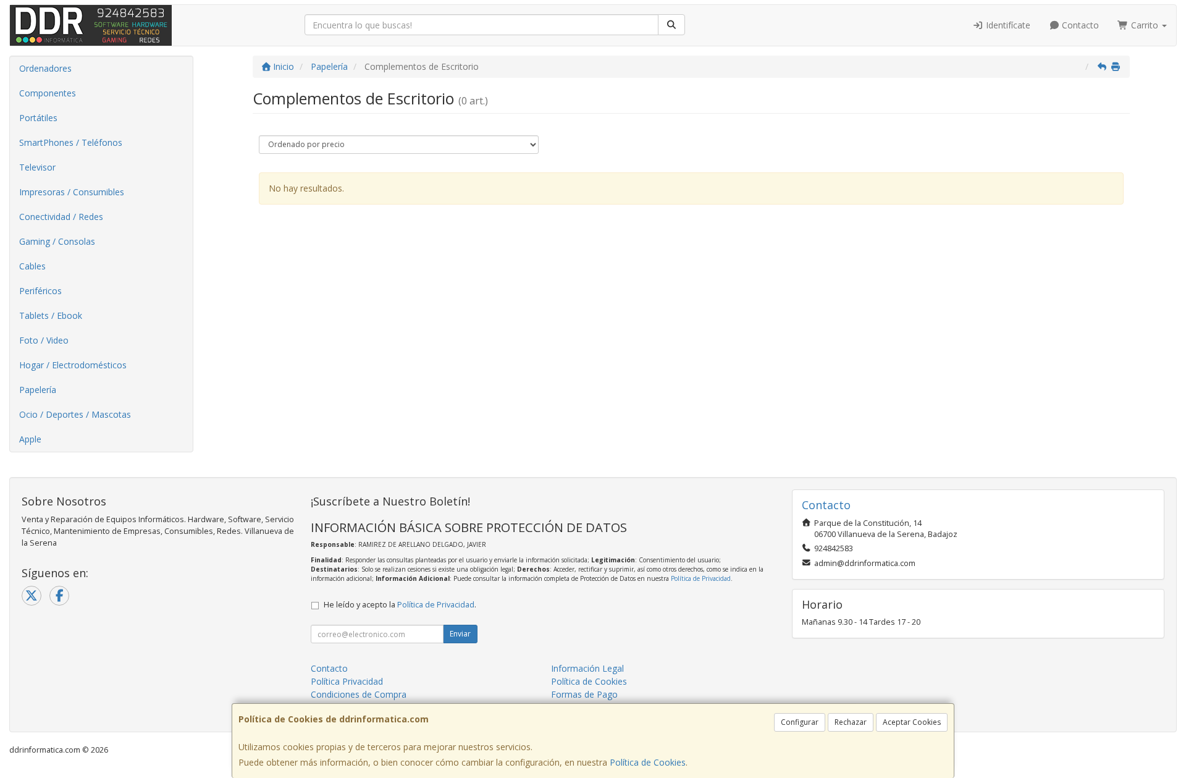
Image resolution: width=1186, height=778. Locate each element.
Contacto (1079, 25)
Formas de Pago (584, 694)
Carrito (1145, 25)
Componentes (47, 93)
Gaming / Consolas (57, 241)
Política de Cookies (648, 762)
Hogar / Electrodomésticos (73, 365)
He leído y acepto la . (400, 604)
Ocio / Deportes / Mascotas (75, 414)
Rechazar (851, 722)
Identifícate (1006, 25)
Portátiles (38, 118)
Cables (32, 266)
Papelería (37, 389)
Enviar (460, 633)
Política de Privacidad (701, 578)
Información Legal (587, 668)
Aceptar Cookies (912, 722)
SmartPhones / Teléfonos (70, 142)
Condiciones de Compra (358, 694)
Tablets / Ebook (50, 315)
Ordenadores (45, 68)
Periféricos (40, 291)
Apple (30, 439)
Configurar (799, 722)
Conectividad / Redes (61, 216)
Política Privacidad (347, 681)
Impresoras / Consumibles (71, 192)
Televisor (37, 167)
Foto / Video (44, 340)
